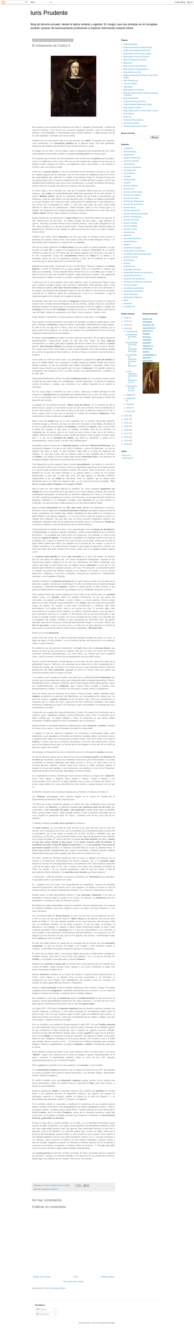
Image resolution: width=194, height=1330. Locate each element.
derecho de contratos (132, 195)
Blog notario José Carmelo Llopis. (137, 54)
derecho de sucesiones (133, 204)
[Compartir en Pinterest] (87, 1185)
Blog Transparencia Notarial (135, 60)
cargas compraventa (132, 158)
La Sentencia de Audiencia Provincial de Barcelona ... (131, 361)
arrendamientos (130, 152)
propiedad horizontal (132, 269)
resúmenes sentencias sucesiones (138, 282)
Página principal (130, 44)
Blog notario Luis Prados (134, 90)
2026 (126, 318)
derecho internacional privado (136, 214)
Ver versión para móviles (73, 1281)
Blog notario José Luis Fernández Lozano (141, 111)
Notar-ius (127, 117)
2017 (126, 433)
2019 (126, 426)
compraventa (129, 164)
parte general (129, 260)
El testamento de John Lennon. (131, 388)
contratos (127, 176)
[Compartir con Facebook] (85, 1185)
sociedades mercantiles (133, 291)
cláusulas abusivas (131, 161)
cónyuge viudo (130, 179)
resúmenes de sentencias (134, 279)
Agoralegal (128, 87)
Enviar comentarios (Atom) (55, 1288)
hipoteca (127, 245)
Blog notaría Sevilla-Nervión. (135, 66)
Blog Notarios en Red (132, 72)
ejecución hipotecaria (132, 238)
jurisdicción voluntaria (133, 248)
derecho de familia (131, 198)
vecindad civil (129, 307)
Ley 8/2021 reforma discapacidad (137, 254)
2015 (126, 441)
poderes (127, 263)
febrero (129, 411)
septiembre (130, 398)
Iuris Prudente (49, 12)
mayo (128, 404)
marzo (129, 408)
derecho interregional (132, 217)
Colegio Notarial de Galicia (135, 101)
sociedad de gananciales (134, 288)
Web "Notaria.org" (131, 80)
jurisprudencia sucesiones (134, 251)
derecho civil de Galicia (133, 192)
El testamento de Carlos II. (131, 337)
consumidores (129, 173)
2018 (126, 430)
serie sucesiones (130, 285)
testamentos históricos (49, 1189)
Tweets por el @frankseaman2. (127, 456)
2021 (126, 419)
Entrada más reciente (41, 1277)
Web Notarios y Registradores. (136, 69)
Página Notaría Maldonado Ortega (138, 104)
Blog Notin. (128, 63)
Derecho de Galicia (131, 123)
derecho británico (131, 186)
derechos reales (130, 229)
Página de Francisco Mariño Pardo (138, 47)
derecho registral (130, 226)
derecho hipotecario (132, 210)
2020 (126, 423)
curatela (127, 183)
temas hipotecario (131, 294)
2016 (126, 437)
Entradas (42, 1309)
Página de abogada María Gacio (137, 50)
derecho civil (129, 189)
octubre (129, 395)
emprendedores (130, 241)
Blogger (112, 1323)
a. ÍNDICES (128, 148)
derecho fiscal (129, 207)
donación (127, 235)
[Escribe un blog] (79, 1185)
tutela (126, 300)
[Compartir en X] (82, 1185)
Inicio (76, 1277)
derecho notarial (130, 223)
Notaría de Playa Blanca (134, 120)
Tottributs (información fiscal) (135, 126)
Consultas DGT (130, 170)
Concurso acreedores (132, 167)
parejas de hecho (131, 257)
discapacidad (129, 232)
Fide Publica (129, 114)
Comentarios (43, 1314)
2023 (126, 328)
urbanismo (128, 303)
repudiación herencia (132, 276)
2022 (126, 416)
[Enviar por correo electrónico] (76, 1185)
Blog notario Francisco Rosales (136, 57)
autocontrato (129, 155)
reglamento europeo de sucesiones (138, 272)
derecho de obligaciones (134, 201)
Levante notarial (130, 84)
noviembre (130, 331)
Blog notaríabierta (131, 98)
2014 (126, 444)
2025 (126, 321)
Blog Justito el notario (132, 108)
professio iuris (129, 266)
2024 (126, 325)
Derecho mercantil (131, 220)
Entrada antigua (107, 1277)
